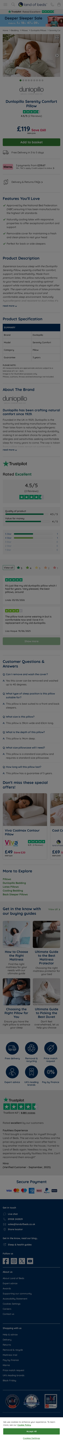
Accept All (31, 1431)
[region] (31, 1429)
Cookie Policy (24, 1425)
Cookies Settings (31, 1438)
